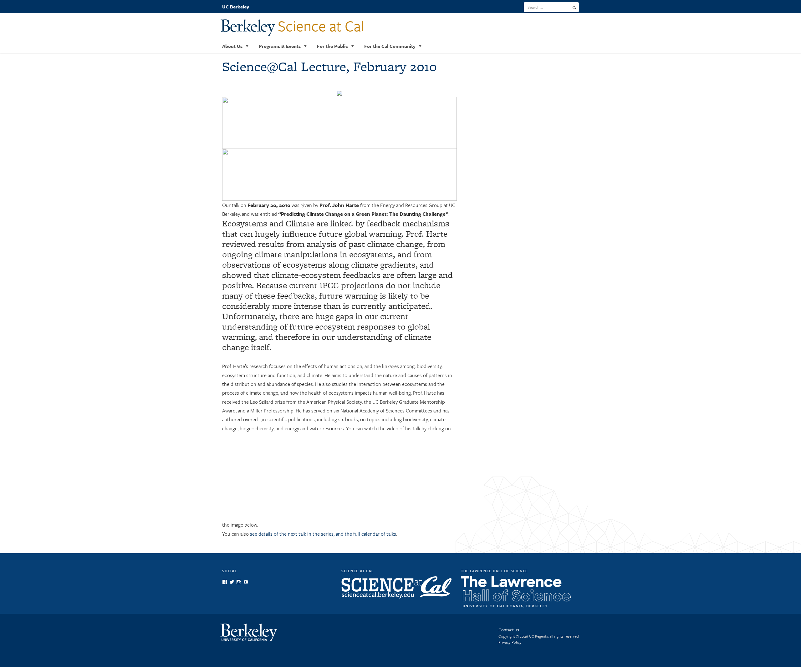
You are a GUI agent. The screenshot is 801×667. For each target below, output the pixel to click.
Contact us (508, 629)
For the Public (332, 46)
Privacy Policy (510, 642)
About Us (232, 46)
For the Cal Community (390, 46)
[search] (574, 7)
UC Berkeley (235, 6)
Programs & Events (280, 46)
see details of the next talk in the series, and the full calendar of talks (323, 534)
